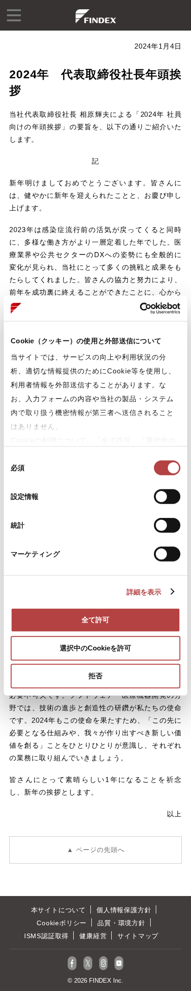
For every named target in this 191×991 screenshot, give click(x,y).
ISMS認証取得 (46, 936)
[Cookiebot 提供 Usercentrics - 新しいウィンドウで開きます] (139, 308)
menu (14, 15)
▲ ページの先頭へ (96, 849)
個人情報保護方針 (123, 910)
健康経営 (93, 936)
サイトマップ (138, 936)
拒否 (95, 676)
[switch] (167, 496)
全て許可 (95, 620)
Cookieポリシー (62, 923)
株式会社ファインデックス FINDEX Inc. (96, 16)
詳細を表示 (144, 591)
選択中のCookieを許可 (95, 647)
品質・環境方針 (121, 923)
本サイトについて (58, 910)
